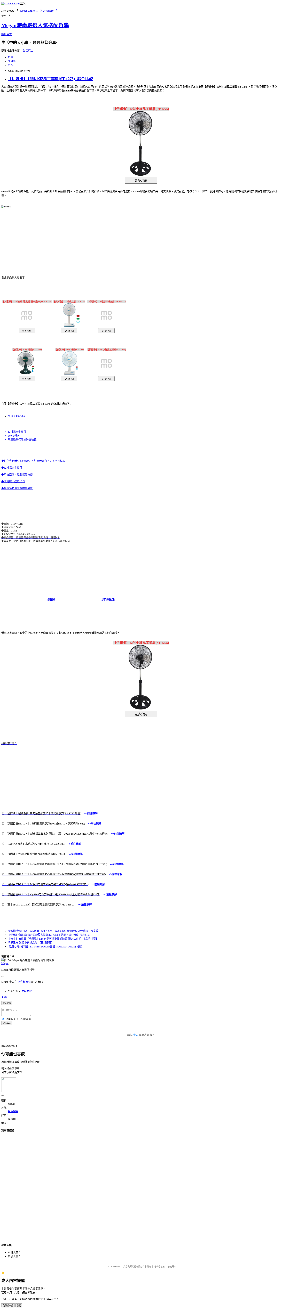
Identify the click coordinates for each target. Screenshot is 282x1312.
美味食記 (27, 991)
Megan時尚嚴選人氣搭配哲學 (35, 25)
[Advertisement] (113, 237)
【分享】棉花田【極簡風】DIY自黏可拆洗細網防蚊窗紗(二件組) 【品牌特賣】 (53, 938)
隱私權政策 (159, 1266)
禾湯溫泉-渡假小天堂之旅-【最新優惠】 (31, 942)
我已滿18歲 (8, 1305)
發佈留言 (7, 1023)
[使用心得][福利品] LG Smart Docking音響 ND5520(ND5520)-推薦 (45, 946)
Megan (4, 963)
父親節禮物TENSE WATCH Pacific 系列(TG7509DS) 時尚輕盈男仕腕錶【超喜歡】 (54, 930)
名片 (10, 65)
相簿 (10, 57)
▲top (4, 996)
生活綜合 (28, 50)
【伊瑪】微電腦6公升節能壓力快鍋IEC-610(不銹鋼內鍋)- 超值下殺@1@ (49, 934)
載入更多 (7, 1003)
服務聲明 (172, 1266)
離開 (19, 1305)
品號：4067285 (16, 416)
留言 (28, 981)
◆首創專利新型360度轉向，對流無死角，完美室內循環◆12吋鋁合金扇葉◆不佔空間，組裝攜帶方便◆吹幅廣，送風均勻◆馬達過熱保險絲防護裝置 (85, 682)
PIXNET (116, 1266)
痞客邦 (21, 981)
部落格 (12, 61)
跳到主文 (6, 34)
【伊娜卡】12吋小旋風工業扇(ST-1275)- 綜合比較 (50, 79)
